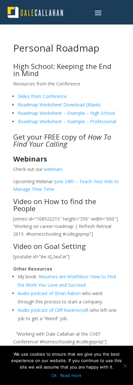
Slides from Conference (42, 96)
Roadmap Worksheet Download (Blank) (59, 105)
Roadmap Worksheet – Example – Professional (67, 121)
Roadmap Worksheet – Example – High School (66, 113)
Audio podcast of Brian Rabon (49, 293)
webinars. (54, 169)
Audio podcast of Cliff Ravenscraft (53, 310)
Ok (54, 375)
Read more (71, 375)
